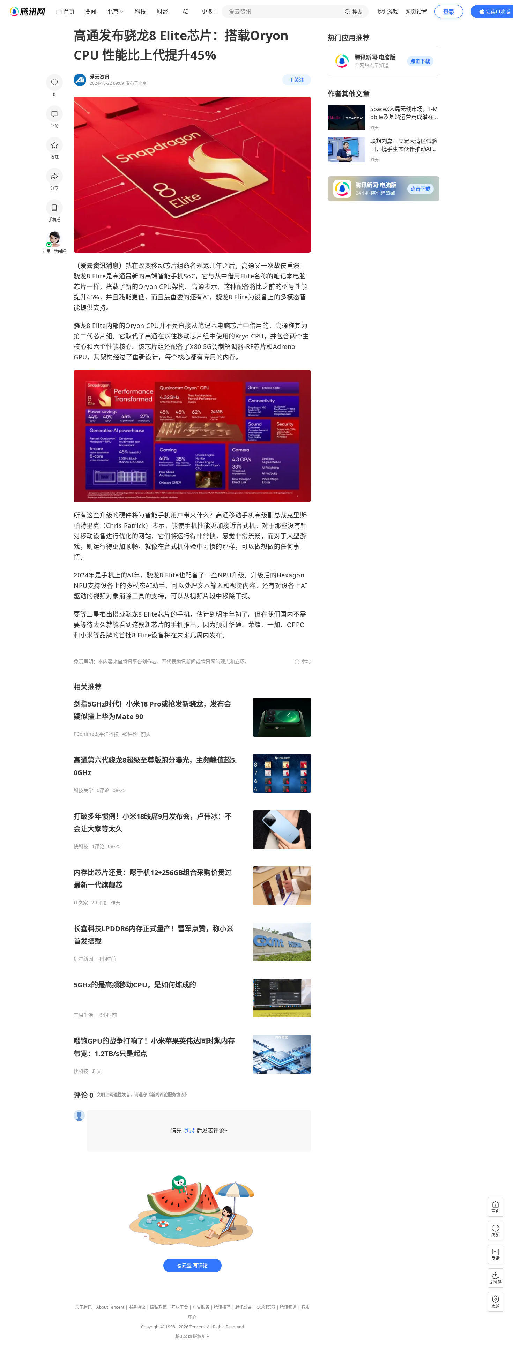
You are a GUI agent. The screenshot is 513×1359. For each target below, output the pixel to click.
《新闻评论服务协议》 (168, 1095)
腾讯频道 (288, 1307)
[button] (420, 61)
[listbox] (192, 878)
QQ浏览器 (265, 1307)
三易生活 (83, 1015)
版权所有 (201, 1336)
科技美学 (83, 790)
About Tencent (110, 1307)
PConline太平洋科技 (96, 734)
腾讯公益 (243, 1307)
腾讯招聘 (222, 1307)
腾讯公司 (183, 1336)
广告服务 (201, 1307)
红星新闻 (83, 958)
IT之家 (81, 902)
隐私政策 (158, 1307)
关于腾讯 (83, 1307)
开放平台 (179, 1307)
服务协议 (137, 1307)
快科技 (81, 846)
